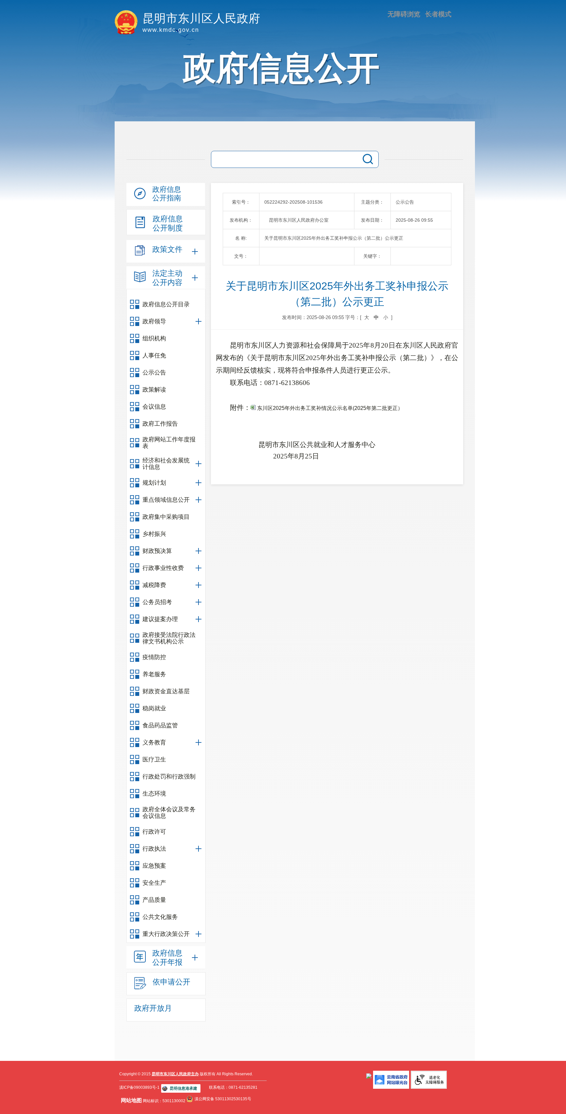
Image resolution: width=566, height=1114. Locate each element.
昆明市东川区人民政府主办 (175, 1074)
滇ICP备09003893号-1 (139, 1087)
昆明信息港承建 (183, 1088)
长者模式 (438, 14)
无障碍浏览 (403, 14)
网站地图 (131, 1100)
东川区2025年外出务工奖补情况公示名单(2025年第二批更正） (329, 408)
